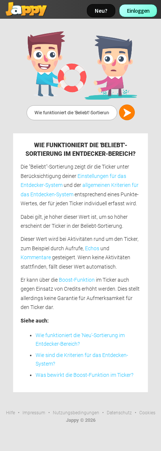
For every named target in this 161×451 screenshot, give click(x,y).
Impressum (33, 412)
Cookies (147, 412)
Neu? (101, 10)
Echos (92, 248)
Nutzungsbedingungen (76, 412)
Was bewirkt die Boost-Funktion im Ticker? (84, 375)
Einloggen (138, 10)
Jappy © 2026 (80, 420)
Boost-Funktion (77, 280)
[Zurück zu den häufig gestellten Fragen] (80, 65)
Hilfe (10, 412)
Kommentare (36, 257)
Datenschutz (119, 412)
